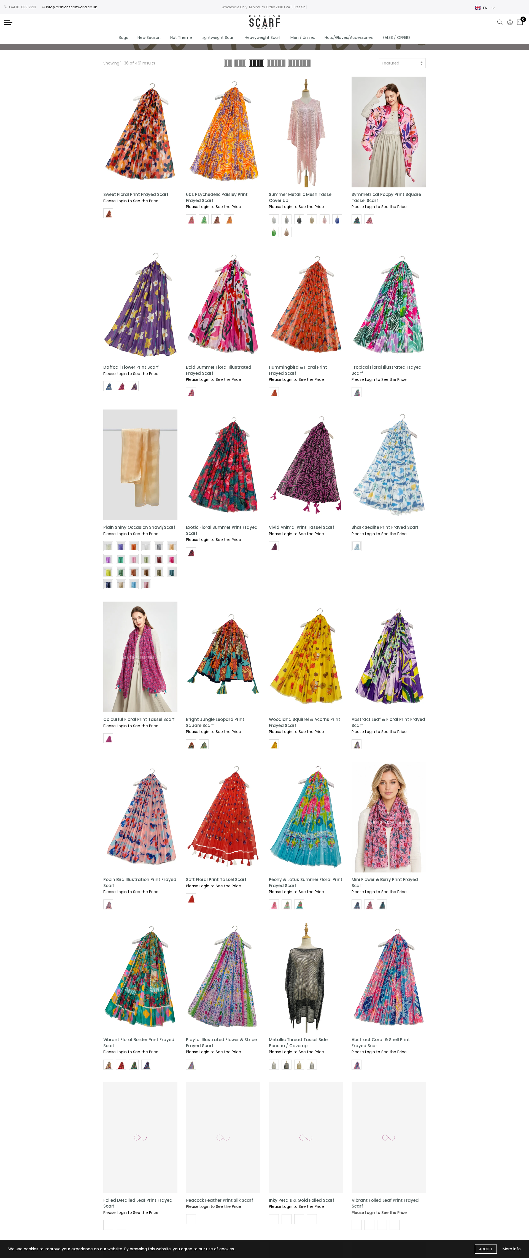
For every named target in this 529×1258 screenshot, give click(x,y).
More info (512, 1249)
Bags (123, 37)
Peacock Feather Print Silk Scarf (219, 1200)
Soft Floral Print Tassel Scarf (216, 879)
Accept (486, 1249)
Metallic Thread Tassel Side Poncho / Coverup (298, 1042)
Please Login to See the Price (130, 201)
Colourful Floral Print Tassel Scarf (139, 719)
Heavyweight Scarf (263, 37)
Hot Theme (181, 37)
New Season (149, 37)
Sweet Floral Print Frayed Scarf (135, 194)
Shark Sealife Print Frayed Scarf (385, 527)
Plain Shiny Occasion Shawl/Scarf (139, 527)
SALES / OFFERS (396, 37)
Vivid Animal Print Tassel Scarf (301, 527)
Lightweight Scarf (218, 37)
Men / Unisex (302, 37)
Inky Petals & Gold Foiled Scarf (301, 1200)
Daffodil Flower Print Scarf (131, 367)
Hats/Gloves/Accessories (349, 37)
